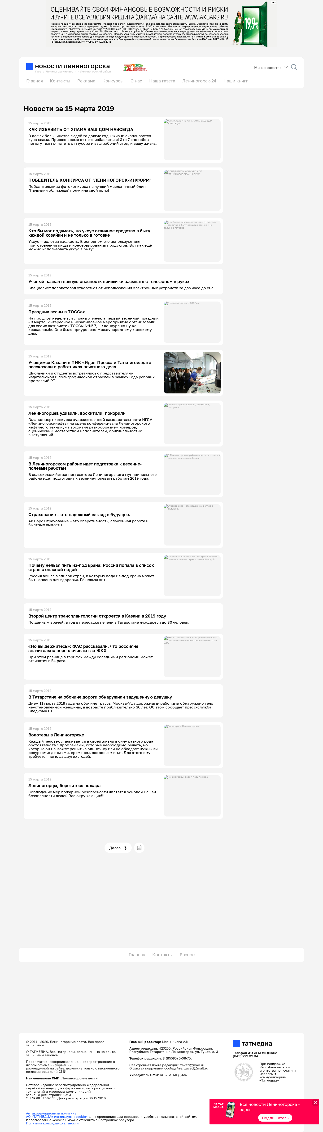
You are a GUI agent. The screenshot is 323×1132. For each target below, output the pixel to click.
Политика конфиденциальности (52, 1123)
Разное (187, 954)
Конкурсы (112, 80)
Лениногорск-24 (199, 80)
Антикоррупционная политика (51, 1113)
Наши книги (236, 80)
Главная (34, 80)
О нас (136, 80)
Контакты (60, 80)
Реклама (86, 80)
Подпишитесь (275, 1117)
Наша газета (162, 80)
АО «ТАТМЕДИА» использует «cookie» (57, 1116)
